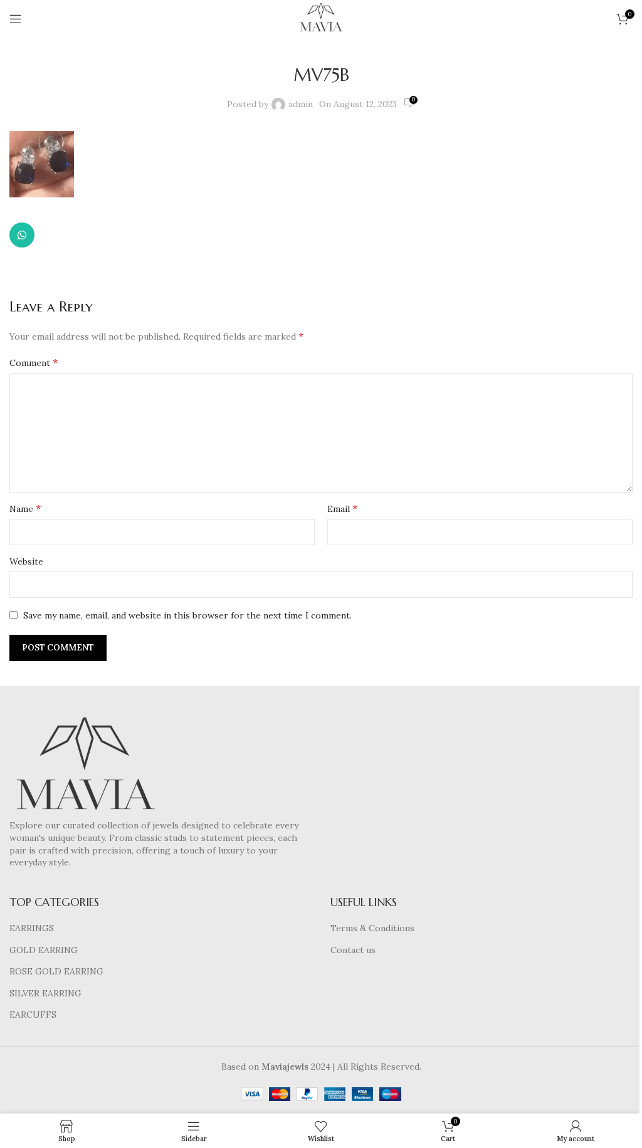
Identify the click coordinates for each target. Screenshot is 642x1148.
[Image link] (84, 767)
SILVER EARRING (45, 993)
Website (26, 561)
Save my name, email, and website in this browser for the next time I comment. (187, 615)
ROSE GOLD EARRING (56, 971)
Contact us (353, 950)
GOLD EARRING (43, 950)
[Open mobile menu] (15, 18)
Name (25, 508)
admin (300, 104)
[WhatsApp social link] (21, 235)
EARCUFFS (32, 1014)
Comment (33, 362)
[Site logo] (321, 18)
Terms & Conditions (372, 928)
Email (342, 508)
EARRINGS (31, 928)
